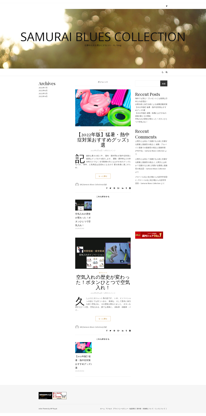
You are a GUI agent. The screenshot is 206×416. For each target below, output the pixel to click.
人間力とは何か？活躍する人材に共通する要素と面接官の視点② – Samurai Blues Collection (151, 165)
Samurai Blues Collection (103, 36)
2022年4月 (43, 96)
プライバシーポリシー (120, 409)
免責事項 (132, 409)
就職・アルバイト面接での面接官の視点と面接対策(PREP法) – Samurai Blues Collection (151, 147)
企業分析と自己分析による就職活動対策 (151, 104)
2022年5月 (43, 93)
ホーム (102, 409)
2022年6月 (43, 90)
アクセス (109, 409)
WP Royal (53, 409)
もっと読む (103, 176)
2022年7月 (43, 87)
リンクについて (159, 409)
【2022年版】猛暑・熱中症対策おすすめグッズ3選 (103, 139)
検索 (164, 83)
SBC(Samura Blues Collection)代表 (93, 184)
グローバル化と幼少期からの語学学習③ (151, 177)
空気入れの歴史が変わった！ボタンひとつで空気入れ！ (103, 282)
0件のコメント (110, 150)
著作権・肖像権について (145, 409)
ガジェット (103, 130)
